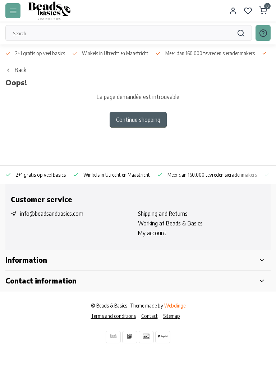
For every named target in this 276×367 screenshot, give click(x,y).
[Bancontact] (146, 337)
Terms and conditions (113, 316)
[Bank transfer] (113, 337)
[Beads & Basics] (49, 11)
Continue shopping (138, 119)
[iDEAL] (129, 337)
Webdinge (174, 305)
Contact (149, 316)
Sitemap (171, 316)
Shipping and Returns (163, 213)
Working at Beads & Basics (170, 223)
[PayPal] (162, 337)
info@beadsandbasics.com (51, 213)
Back (20, 69)
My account (152, 233)
